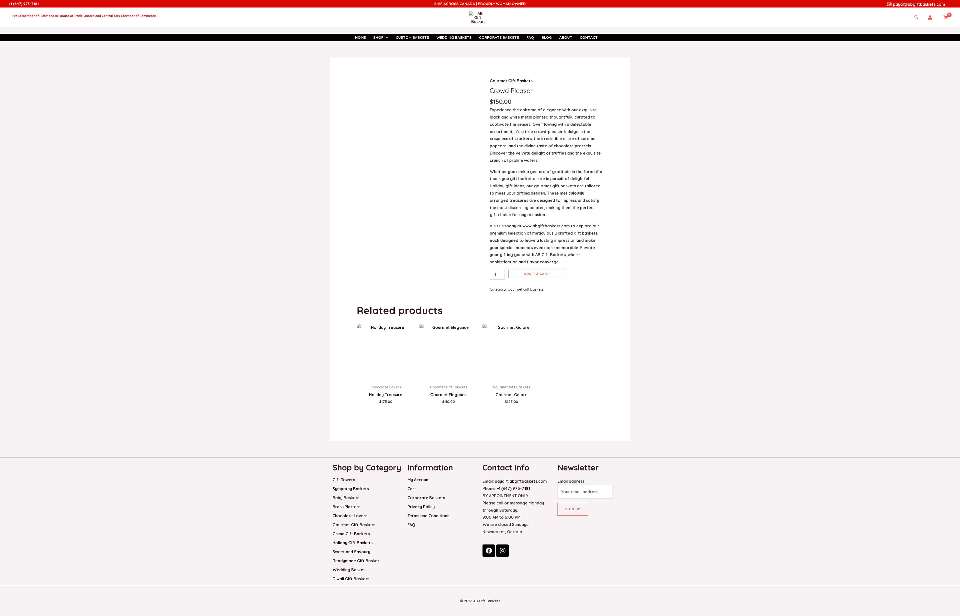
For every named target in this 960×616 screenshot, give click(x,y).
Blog (547, 37)
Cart (412, 488)
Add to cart (537, 274)
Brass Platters (346, 506)
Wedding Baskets (454, 37)
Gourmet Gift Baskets (511, 80)
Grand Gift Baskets (351, 533)
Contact (589, 37)
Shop (378, 37)
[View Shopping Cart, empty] (945, 17)
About (565, 37)
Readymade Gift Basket (355, 560)
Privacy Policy (421, 506)
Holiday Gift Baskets (352, 542)
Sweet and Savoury (351, 551)
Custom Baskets (412, 37)
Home (360, 37)
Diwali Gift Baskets (350, 578)
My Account (419, 479)
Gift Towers (343, 479)
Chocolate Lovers (349, 515)
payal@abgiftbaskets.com (521, 481)
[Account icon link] (930, 17)
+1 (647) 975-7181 (24, 3)
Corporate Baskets (499, 37)
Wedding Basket (348, 569)
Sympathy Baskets (350, 488)
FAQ (530, 37)
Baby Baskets (345, 497)
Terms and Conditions (428, 515)
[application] (386, 37)
